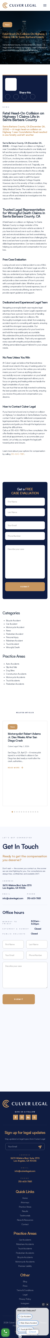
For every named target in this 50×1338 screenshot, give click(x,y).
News (8, 630)
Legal (25, 1294)
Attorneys (25, 1202)
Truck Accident (12, 644)
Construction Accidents (16, 674)
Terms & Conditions (25, 1290)
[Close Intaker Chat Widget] (47, 1304)
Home (25, 1198)
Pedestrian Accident (14, 634)
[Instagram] (21, 1117)
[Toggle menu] (44, 5)
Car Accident (11, 624)
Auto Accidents (12, 663)
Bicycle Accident (13, 620)
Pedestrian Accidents (15, 684)
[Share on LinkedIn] (24, 96)
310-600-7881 (17, 454)
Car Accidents (25, 1239)
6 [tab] (23, 812)
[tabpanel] (25, 763)
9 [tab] (30, 812)
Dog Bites (10, 670)
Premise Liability (25, 1266)
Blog (25, 1281)
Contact (25, 1224)
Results (25, 1211)
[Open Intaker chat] (20, 1336)
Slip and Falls (11, 667)
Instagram (25, 1303)
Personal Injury (12, 637)
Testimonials (25, 1215)
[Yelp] (34, 1117)
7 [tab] (26, 812)
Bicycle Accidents (25, 1257)
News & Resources (25, 1220)
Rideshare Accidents (25, 1244)
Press (25, 1286)
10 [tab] (33, 812)
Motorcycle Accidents (15, 677)
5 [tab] (21, 812)
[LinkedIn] (28, 1117)
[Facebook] (15, 1117)
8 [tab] (28, 812)
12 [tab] (37, 812)
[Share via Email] (32, 96)
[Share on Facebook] (7, 96)
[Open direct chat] (43, 1304)
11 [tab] (35, 812)
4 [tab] (19, 812)
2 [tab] (14, 812)
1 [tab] (12, 812)
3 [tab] (17, 812)
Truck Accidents (13, 680)
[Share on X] (16, 96)
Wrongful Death (13, 647)
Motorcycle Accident (15, 627)
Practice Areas (25, 1207)
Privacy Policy (25, 1299)
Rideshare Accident (14, 640)
